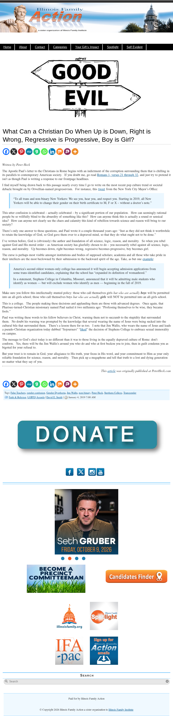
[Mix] (59, 151)
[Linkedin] (52, 151)
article (111, 371)
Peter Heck (97, 392)
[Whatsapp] (44, 151)
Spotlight (112, 47)
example (148, 259)
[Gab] (36, 151)
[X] (13, 151)
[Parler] (67, 151)
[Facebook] (6, 151)
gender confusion (36, 392)
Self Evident (135, 47)
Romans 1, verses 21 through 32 (117, 175)
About (23, 47)
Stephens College (113, 392)
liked (83, 329)
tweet (101, 189)
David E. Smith (54, 397)
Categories (60, 47)
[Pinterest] (21, 151)
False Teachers (18, 392)
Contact (40, 47)
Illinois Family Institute (121, 709)
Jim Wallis (72, 392)
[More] (75, 151)
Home (7, 47)
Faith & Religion (17, 397)
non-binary (84, 392)
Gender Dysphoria (56, 392)
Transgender (129, 392)
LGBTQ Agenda (36, 397)
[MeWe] (29, 151)
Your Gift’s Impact (87, 47)
